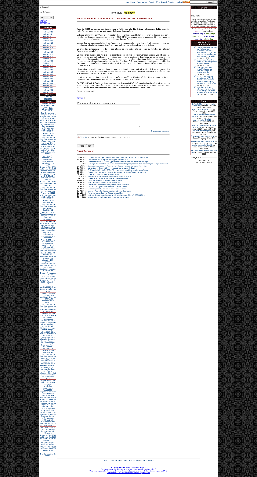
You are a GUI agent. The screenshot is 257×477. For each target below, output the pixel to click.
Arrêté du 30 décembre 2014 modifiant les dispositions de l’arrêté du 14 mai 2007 (48, 160)
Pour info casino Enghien (202, 131)
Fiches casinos (142, 2)
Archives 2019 (48, 45)
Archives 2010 (48, 65)
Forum (132, 2)
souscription (197, 36)
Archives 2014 (48, 56)
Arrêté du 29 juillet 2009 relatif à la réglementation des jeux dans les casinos (48, 353)
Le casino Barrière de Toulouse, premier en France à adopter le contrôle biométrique (118, 162)
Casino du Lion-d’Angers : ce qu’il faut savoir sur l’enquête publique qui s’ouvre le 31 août (206, 69)
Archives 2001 (48, 85)
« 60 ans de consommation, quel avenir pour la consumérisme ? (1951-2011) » (116, 195)
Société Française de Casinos (204, 29)
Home (127, 2)
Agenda (151, 2)
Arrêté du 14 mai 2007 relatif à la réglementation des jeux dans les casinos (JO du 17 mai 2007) (48, 421)
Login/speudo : (45, 7)
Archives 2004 (48, 79)
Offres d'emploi (161, 2)
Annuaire (171, 2)
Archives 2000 (48, 88)
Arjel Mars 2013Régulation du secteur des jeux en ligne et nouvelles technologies (48, 215)
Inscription (43, 20)
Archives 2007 (48, 72)
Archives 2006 (48, 74)
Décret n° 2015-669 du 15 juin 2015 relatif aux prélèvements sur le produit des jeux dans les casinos (48, 122)
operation (199, 31)
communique (199, 33)
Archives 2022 (48, 38)
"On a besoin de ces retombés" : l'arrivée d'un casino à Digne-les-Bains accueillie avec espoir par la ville (207, 90)
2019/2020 (48, 99)
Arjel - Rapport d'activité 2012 (48, 209)
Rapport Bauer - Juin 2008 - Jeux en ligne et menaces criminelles (47, 383)
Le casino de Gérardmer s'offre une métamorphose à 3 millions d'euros (207, 61)
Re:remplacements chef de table (202, 136)
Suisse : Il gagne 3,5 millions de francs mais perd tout (107, 189)
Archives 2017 (48, 50)
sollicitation (208, 39)
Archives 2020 (48, 43)
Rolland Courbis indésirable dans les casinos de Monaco (108, 197)
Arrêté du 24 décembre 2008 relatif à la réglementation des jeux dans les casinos (48, 374)
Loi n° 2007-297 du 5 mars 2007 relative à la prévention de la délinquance (47, 430)
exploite (198, 39)
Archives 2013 (48, 59)
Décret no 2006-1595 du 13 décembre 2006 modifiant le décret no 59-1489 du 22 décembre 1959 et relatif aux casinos (48, 439)
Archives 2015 (48, 54)
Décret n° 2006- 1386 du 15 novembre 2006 (48, 447)
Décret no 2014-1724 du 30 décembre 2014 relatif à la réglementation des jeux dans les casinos (48, 185)
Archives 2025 (48, 32)
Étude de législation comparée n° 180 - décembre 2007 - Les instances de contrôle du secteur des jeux (48, 412)
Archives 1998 (48, 92)
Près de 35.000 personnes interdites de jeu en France (107, 187)
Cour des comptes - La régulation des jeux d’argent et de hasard (48, 115)
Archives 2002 (48, 83)
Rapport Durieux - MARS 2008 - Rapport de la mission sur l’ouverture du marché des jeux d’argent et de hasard (48, 392)
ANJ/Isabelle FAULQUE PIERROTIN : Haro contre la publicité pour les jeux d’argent (118, 170)
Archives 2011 (48, 63)
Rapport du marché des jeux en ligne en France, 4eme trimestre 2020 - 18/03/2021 (48, 107)
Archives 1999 (48, 90)
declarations (208, 31)
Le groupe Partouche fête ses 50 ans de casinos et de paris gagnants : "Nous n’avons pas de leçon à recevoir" (128, 164)
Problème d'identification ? (45, 22)
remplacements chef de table (202, 145)
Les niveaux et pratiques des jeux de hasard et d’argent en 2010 (48, 288)
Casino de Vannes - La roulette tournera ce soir (105, 180)
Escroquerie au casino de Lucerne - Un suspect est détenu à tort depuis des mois (117, 172)
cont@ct (179, 2)
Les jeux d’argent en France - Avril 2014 (48, 192)
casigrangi (210, 34)
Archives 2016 (48, 52)
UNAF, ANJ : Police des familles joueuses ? (103, 174)
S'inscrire (83, 137)
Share (80, 98)
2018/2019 (48, 97)
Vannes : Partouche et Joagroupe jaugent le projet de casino (109, 191)
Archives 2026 (48, 30)
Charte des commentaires (160, 131)
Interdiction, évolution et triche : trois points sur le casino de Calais (111, 168)
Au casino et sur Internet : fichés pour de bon (104, 182)
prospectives (210, 36)
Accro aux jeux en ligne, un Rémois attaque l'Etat (105, 193)
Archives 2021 (48, 41)
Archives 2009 (48, 68)
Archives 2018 (48, 47)
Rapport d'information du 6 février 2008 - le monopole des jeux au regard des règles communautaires (48, 403)
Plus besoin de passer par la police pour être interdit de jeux (109, 176)
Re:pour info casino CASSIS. (202, 109)
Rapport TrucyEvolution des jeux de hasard (48, 453)
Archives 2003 (48, 81)
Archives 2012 (48, 61)
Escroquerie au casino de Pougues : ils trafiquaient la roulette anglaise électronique (117, 166)
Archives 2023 (48, 36)
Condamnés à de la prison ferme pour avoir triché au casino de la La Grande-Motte (118, 157)
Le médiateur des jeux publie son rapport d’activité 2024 (108, 160)
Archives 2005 (48, 76)
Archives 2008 (48, 70)
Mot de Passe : (45, 12)
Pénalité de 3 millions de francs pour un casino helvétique (108, 185)
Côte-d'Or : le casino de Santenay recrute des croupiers (108, 178)
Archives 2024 (48, 34)
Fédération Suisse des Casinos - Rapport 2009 (47, 346)
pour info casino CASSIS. (202, 120)
